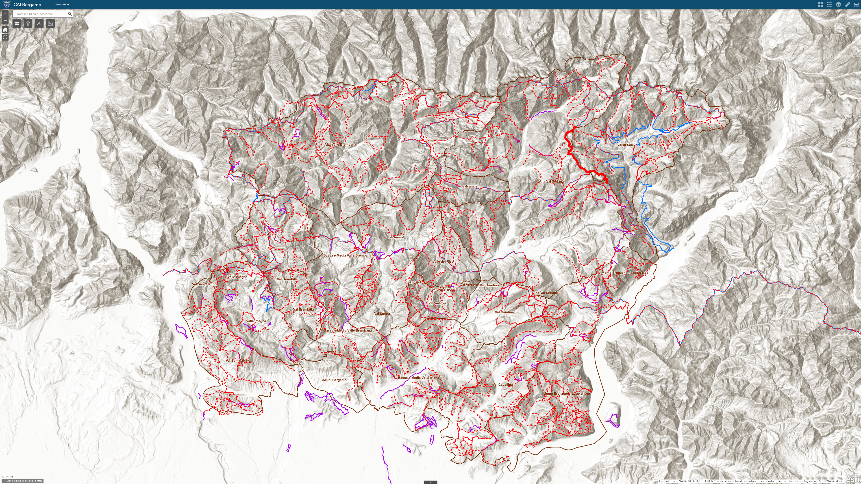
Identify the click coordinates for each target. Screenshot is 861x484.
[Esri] (852, 479)
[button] (16, 23)
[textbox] (39, 14)
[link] (5, 4)
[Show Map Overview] (859, 482)
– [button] (5, 20)
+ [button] (5, 13)
